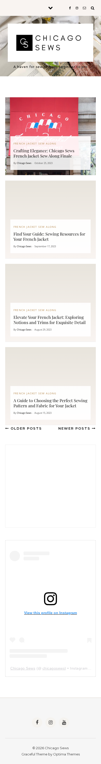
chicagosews (53, 668)
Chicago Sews (24, 163)
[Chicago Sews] (50, 44)
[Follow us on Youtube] (64, 722)
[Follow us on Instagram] (50, 722)
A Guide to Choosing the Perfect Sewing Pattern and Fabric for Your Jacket (50, 403)
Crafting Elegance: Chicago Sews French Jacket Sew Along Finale (43, 153)
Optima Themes (66, 754)
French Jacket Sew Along (34, 143)
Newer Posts (75, 428)
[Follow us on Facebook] (37, 722)
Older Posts (25, 428)
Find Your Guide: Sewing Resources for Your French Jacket (49, 236)
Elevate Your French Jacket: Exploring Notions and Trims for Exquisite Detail (49, 319)
